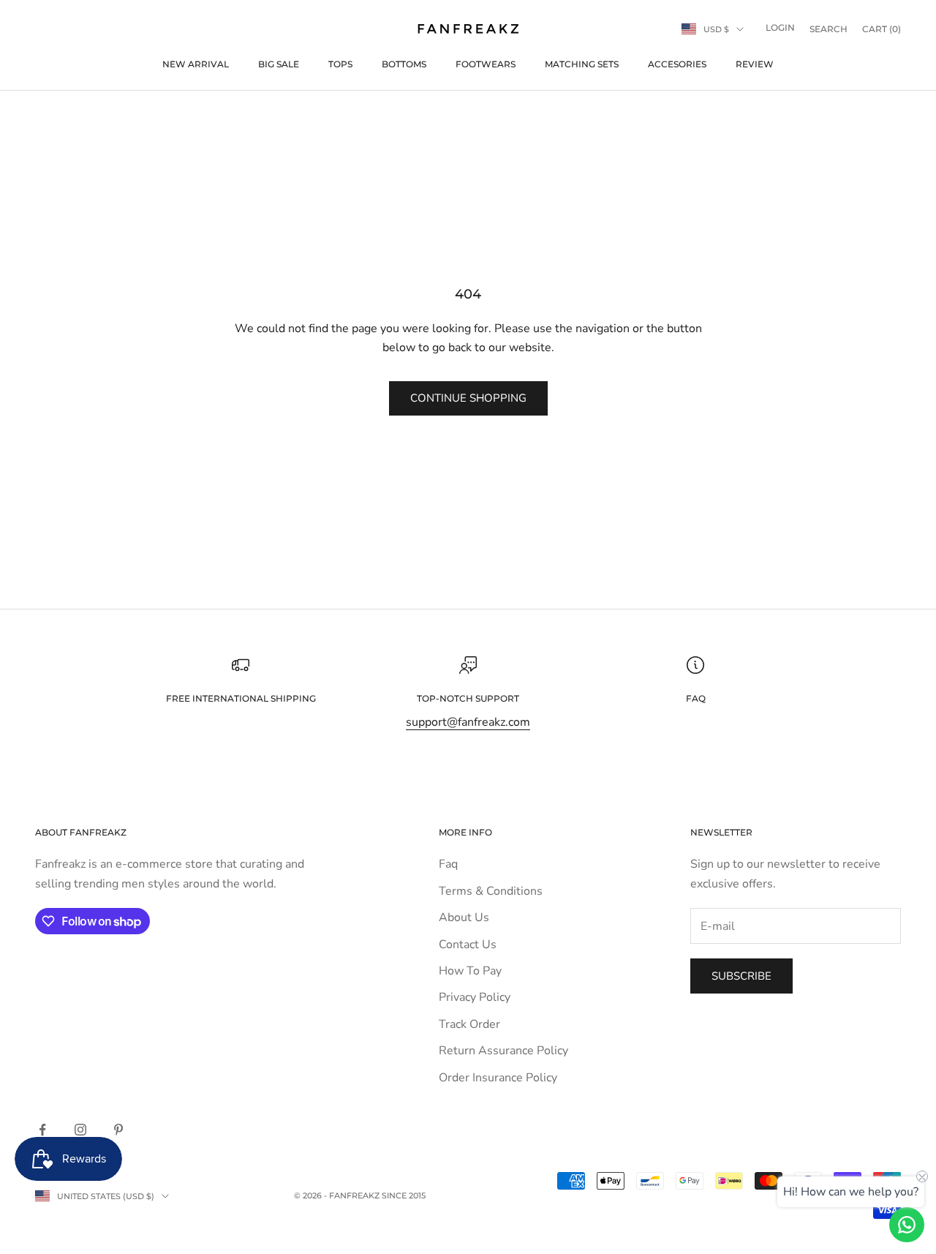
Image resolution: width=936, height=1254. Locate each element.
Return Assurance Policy (503, 1051)
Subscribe (741, 976)
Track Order (469, 1024)
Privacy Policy (474, 997)
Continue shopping (468, 398)
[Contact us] (906, 1224)
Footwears (486, 64)
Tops (340, 64)
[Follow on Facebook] (42, 1129)
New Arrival (195, 64)
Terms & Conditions (491, 891)
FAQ (696, 698)
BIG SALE (278, 64)
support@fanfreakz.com (468, 722)
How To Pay (470, 971)
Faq (448, 864)
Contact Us (468, 944)
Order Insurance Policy (498, 1078)
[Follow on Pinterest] (118, 1129)
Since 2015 (404, 1195)
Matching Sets (582, 64)
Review (755, 64)
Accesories (677, 64)
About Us (464, 917)
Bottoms (404, 64)
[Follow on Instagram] (80, 1129)
